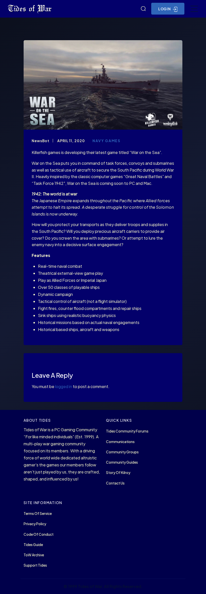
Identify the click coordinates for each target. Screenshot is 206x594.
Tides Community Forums (127, 431)
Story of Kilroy (118, 472)
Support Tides (35, 565)
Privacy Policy (35, 524)
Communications (120, 442)
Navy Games (106, 140)
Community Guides (122, 462)
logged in (63, 386)
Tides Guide (33, 545)
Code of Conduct (39, 534)
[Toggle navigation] (194, 9)
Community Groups (122, 452)
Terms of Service (38, 513)
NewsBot (40, 140)
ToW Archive (34, 555)
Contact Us (115, 483)
